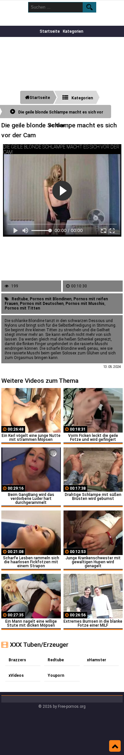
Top (115, 746)
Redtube (20, 299)
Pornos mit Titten (22, 308)
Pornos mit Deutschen (41, 303)
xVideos (16, 675)
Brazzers (17, 660)
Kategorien (73, 31)
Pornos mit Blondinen (50, 299)
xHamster (96, 660)
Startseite (50, 31)
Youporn (56, 675)
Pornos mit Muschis (84, 303)
